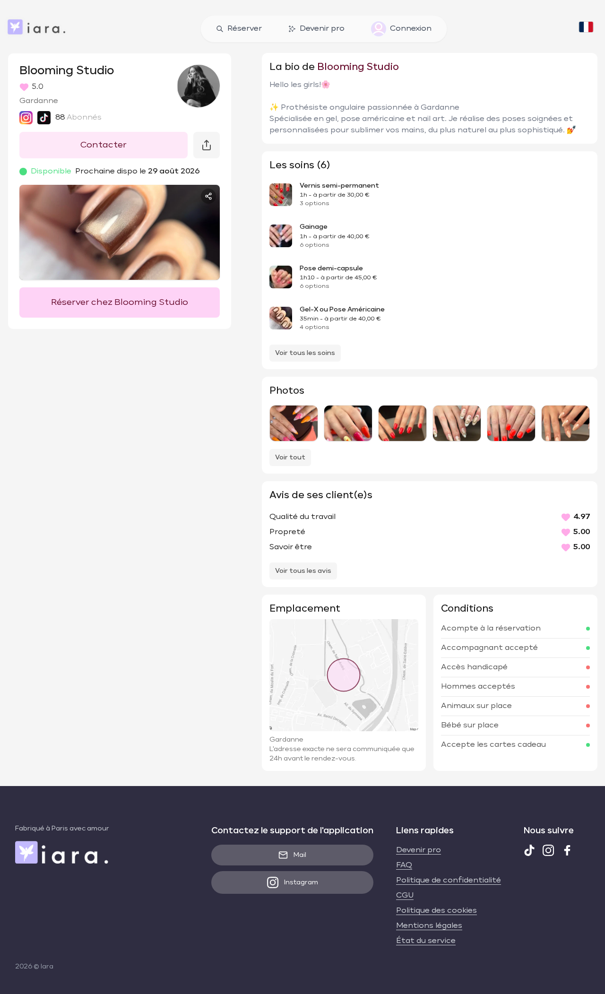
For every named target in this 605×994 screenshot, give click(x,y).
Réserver (244, 29)
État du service (426, 941)
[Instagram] (548, 850)
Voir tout (290, 457)
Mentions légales (429, 926)
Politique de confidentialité (448, 880)
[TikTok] (529, 850)
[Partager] (208, 196)
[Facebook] (567, 850)
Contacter (103, 145)
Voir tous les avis (303, 571)
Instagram (301, 882)
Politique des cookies (436, 911)
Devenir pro (322, 29)
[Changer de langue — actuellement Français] (586, 28)
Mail (300, 855)
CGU (405, 895)
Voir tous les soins (305, 353)
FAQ (404, 865)
